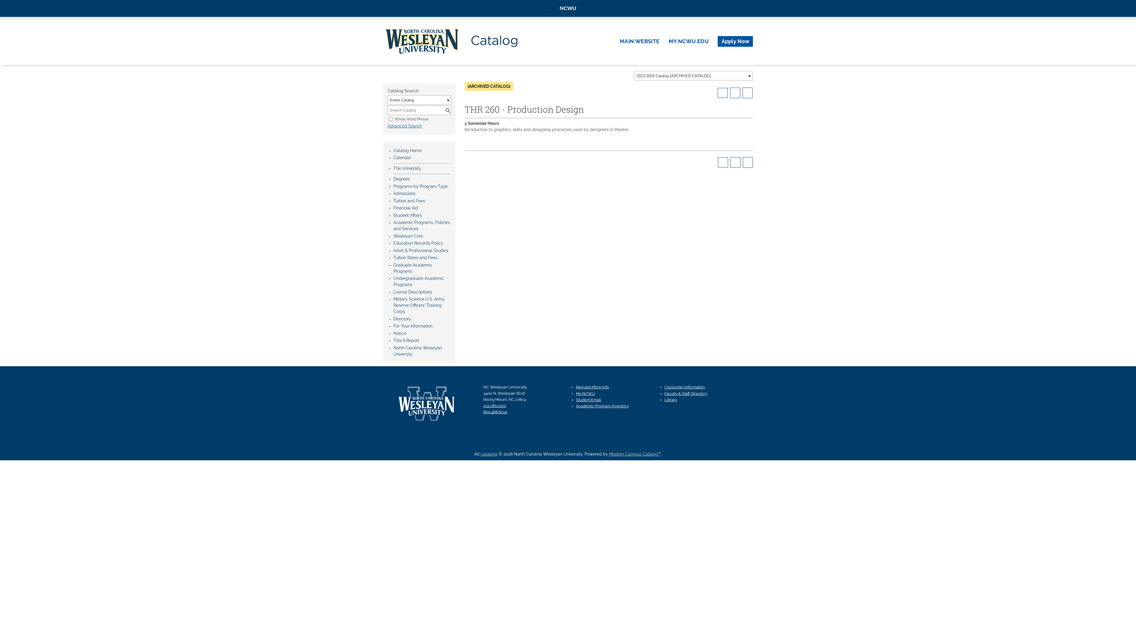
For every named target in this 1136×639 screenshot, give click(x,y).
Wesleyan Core (408, 236)
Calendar (402, 157)
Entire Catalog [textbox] (402, 100)
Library (670, 400)
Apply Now (735, 41)
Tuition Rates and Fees (415, 257)
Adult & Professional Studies (420, 250)
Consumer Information (684, 387)
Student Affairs (407, 215)
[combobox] (693, 75)
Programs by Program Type (420, 186)
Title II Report (406, 340)
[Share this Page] (723, 93)
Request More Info (592, 387)
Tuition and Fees (409, 201)
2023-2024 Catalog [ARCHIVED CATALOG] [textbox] (674, 76)
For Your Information (413, 326)
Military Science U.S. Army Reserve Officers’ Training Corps (419, 305)
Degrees (401, 179)
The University (407, 168)
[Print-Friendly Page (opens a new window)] (735, 93)
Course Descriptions (412, 292)
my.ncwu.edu (689, 41)
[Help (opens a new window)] (748, 93)
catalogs (489, 454)
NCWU (568, 8)
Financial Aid (405, 208)
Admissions (404, 193)
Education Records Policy (418, 243)
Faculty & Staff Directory (685, 393)
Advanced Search (405, 126)
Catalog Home (407, 150)
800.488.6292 (495, 412)
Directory (402, 319)
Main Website (640, 41)
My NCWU (585, 393)
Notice (399, 333)
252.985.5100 (494, 406)
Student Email (588, 400)
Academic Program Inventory (602, 406)
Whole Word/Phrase (412, 119)
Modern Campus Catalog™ (635, 454)
